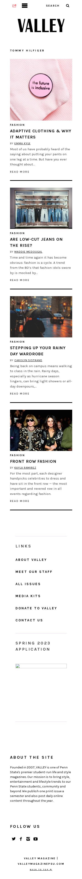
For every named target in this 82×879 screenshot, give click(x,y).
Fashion (17, 124)
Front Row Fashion (33, 461)
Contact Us (29, 620)
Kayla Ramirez (25, 467)
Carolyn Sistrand (28, 360)
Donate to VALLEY (36, 608)
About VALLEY (31, 560)
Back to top (40, 869)
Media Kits (28, 596)
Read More (20, 171)
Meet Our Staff (34, 572)
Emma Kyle (22, 143)
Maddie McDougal (28, 251)
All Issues (28, 584)
